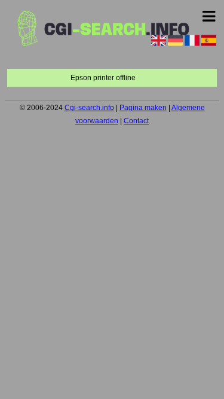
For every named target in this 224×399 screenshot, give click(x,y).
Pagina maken (143, 107)
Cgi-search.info (89, 107)
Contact (136, 121)
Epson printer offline (103, 78)
